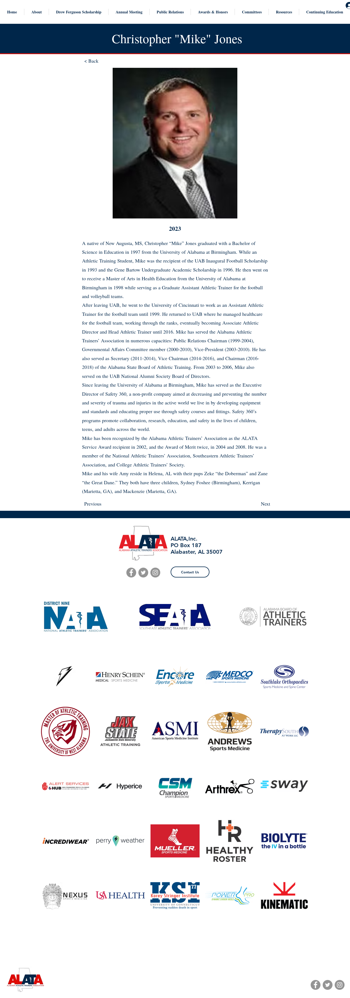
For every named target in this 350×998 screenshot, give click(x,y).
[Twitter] (327, 985)
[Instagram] (340, 985)
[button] (36, 12)
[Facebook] (315, 985)
